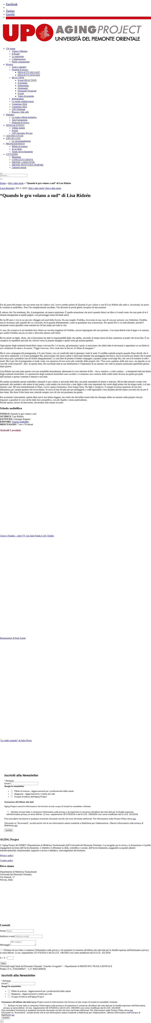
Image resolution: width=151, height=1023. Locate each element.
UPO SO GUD (13, 138)
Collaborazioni (19, 59)
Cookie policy (6, 860)
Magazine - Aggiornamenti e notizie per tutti (34, 794)
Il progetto (22, 83)
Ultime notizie (18, 128)
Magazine (16, 157)
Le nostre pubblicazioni (23, 101)
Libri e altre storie (53, 188)
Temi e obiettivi (19, 67)
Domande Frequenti (27, 91)
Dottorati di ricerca (20, 122)
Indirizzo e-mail (7, 936)
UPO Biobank (18, 109)
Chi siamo (10, 48)
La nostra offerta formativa (24, 117)
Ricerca (9, 64)
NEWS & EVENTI (15, 125)
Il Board (15, 54)
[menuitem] (13, 18)
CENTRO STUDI (14, 136)
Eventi (21, 93)
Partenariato (23, 85)
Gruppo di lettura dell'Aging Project (30, 796)
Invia (3, 963)
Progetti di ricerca (20, 69)
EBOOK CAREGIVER (23, 162)
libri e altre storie (16, 183)
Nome (3, 931)
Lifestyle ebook (19, 167)
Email (7, 783)
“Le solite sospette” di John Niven (16, 740)
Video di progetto (26, 96)
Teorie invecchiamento (22, 151)
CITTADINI (12, 154)
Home (3, 183)
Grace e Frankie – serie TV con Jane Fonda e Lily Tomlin (27, 535)
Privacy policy (6, 855)
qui (134, 819)
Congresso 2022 (19, 106)
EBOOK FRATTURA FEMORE (28, 165)
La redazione (18, 56)
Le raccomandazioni (21, 141)
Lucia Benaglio (7, 188)
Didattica (10, 114)
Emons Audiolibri (20, 422)
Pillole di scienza (19, 146)
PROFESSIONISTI (15, 143)
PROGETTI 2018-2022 (29, 75)
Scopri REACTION (27, 80)
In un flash (17, 149)
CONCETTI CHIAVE (22, 159)
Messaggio (5, 945)
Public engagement (20, 62)
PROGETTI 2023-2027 (29, 72)
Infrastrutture (18, 99)
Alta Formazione (19, 120)
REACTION (18, 77)
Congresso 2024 (19, 104)
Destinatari (23, 88)
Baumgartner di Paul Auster (13, 638)
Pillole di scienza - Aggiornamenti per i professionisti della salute (44, 791)
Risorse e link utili (20, 112)
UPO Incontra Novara (22, 133)
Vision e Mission (19, 51)
